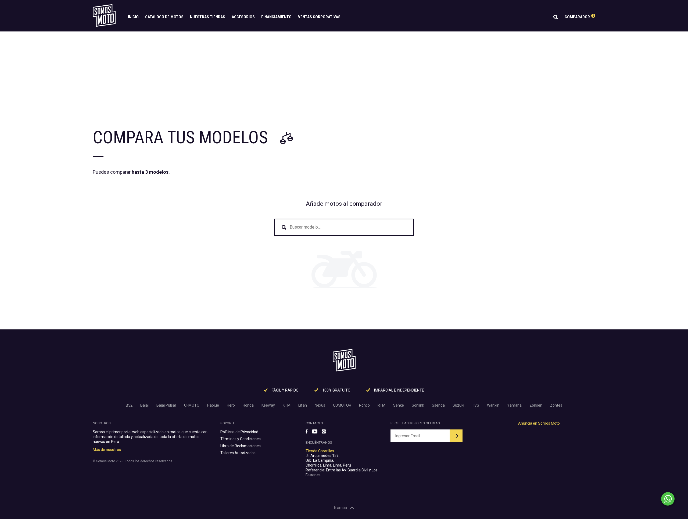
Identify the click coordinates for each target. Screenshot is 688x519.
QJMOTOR (342, 405)
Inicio (133, 17)
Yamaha (514, 405)
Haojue (213, 405)
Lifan (302, 405)
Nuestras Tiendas (207, 17)
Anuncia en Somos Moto (539, 423)
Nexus (320, 405)
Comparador (579, 16)
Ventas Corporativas (319, 17)
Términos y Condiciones (240, 439)
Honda (248, 405)
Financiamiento (276, 17)
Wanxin (493, 405)
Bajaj (144, 405)
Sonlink (418, 405)
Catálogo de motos (164, 17)
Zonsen (535, 405)
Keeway (268, 405)
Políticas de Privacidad (239, 432)
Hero (231, 405)
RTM (381, 405)
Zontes (556, 405)
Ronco (364, 405)
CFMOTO (191, 405)
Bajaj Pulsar (166, 405)
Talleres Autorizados (238, 453)
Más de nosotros (107, 449)
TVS (475, 405)
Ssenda (438, 405)
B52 (129, 405)
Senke (398, 405)
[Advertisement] (344, 71)
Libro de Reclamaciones (240, 446)
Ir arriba (340, 508)
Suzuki (458, 405)
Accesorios (243, 17)
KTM (287, 405)
